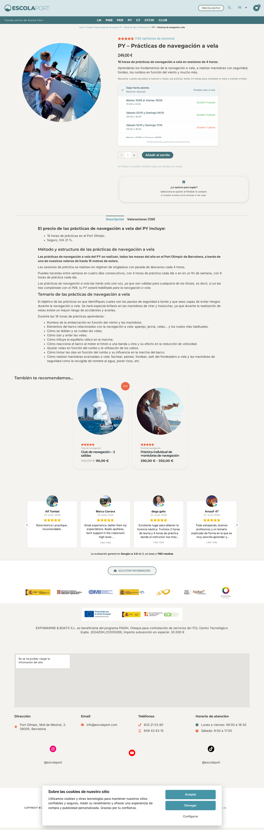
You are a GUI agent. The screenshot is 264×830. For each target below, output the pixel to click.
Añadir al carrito (157, 155)
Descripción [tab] (115, 219)
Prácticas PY (144, 27)
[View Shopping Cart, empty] (256, 8)
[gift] (183, 181)
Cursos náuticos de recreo (106, 27)
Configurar (190, 816)
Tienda (89, 27)
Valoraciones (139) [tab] (141, 219)
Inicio (81, 27)
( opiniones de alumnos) (155, 38)
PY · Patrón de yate (128, 27)
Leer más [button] (52, 542)
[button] (230, 8)
